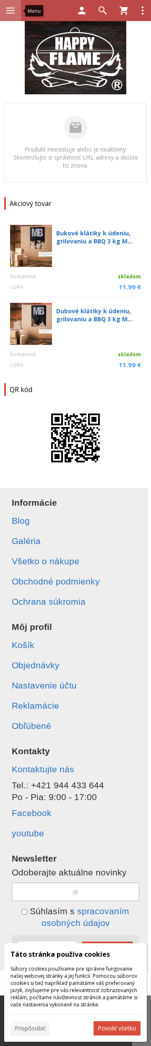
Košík (23, 645)
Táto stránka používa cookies (60, 954)
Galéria (26, 541)
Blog (21, 521)
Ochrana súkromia (49, 601)
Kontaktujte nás (43, 769)
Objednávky (36, 665)
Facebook (32, 813)
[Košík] (123, 10)
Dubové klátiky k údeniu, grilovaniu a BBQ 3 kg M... (94, 315)
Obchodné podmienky (56, 581)
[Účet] (81, 10)
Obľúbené (31, 726)
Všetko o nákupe (45, 561)
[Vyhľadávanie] (102, 10)
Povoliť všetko (117, 1028)
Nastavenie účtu (44, 685)
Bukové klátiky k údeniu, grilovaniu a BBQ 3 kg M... (94, 237)
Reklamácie (35, 705)
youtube (28, 833)
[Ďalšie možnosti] (142, 10)
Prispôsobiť (30, 1028)
